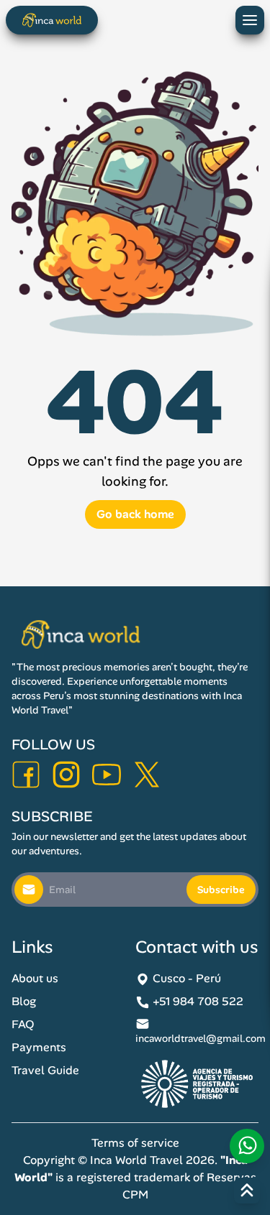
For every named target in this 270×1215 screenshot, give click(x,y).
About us (35, 978)
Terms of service (135, 1142)
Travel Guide (45, 1070)
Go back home (135, 514)
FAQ (23, 1024)
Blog (24, 1001)
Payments (39, 1047)
